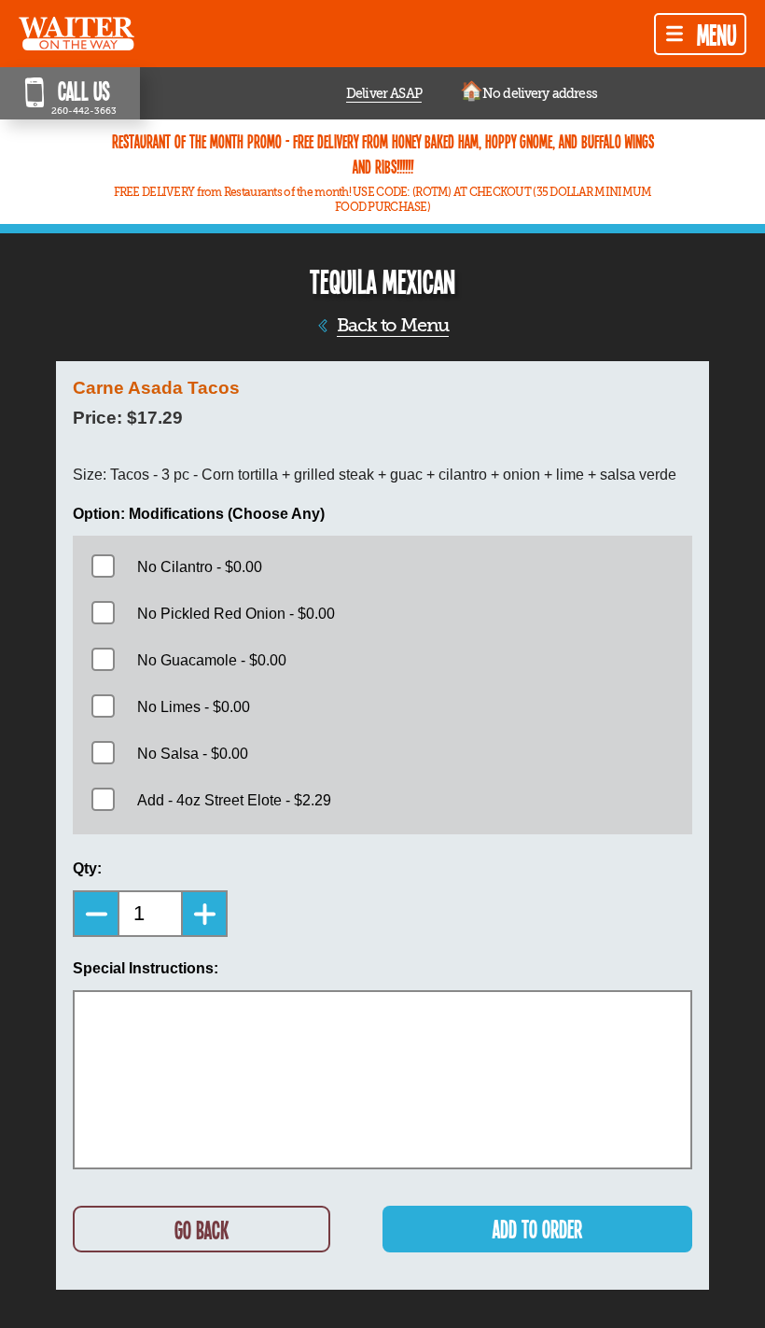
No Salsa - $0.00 (192, 754)
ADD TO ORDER (537, 1228)
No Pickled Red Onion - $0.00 (236, 614)
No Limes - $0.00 (193, 707)
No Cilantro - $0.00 (199, 567)
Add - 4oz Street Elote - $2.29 (234, 800)
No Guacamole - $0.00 (211, 660)
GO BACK (201, 1229)
